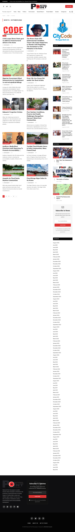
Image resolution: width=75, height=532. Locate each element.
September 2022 (57, 352)
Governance (6, 143)
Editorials (56, 194)
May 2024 (55, 306)
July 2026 (55, 245)
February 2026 (56, 256)
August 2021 (56, 380)
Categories (63, 11)
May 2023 (55, 334)
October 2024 (56, 294)
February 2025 (56, 284)
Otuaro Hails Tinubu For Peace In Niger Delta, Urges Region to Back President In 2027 (67, 133)
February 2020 (56, 422)
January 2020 (56, 425)
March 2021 (56, 392)
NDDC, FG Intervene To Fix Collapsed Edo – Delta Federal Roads (67, 89)
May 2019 (55, 444)
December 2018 (56, 455)
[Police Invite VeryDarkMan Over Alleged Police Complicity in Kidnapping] (57, 64)
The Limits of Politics (62, 179)
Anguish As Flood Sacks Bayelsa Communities (11, 179)
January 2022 (56, 371)
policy (44, 500)
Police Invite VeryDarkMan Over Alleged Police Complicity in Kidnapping (24, 1)
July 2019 (55, 439)
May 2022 (55, 362)
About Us (35, 523)
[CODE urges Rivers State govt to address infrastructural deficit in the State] (13, 30)
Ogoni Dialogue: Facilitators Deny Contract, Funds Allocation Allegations (66, 77)
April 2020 (55, 418)
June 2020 (55, 413)
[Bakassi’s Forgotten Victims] (13, 104)
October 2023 (56, 322)
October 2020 (56, 404)
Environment (32, 11)
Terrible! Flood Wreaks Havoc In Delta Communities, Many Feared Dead (37, 148)
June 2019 (55, 441)
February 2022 (56, 369)
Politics (24, 11)
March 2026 (56, 254)
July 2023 (55, 329)
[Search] (70, 11)
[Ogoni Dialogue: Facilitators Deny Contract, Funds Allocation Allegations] (57, 76)
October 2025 (56, 266)
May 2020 (55, 415)
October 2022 (56, 350)
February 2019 (56, 451)
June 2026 (55, 247)
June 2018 (55, 467)
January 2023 (56, 343)
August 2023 (56, 327)
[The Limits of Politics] (62, 171)
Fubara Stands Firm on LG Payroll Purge (67, 108)
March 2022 (56, 366)
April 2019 (55, 446)
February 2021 (56, 394)
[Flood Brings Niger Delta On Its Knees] (37, 170)
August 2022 (56, 355)
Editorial (56, 157)
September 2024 (57, 296)
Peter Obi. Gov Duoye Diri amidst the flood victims (36, 79)
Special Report (40, 11)
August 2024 (56, 299)
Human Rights (49, 11)
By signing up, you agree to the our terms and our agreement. (63, 230)
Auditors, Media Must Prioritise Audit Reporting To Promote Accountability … (13, 148)
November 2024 (57, 291)
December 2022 (56, 345)
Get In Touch (44, 523)
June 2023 (55, 331)
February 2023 (56, 341)
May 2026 (55, 249)
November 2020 (57, 401)
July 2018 (55, 465)
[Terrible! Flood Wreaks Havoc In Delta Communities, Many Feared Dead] (37, 138)
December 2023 (57, 317)
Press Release (30, 35)
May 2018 (55, 469)
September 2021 (57, 378)
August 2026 (56, 242)
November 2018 (56, 458)
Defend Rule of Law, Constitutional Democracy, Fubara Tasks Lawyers (67, 99)
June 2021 (55, 385)
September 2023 (57, 324)
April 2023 (55, 336)
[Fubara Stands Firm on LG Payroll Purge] (57, 109)
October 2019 (56, 432)
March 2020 (56, 420)
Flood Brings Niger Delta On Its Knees (37, 179)
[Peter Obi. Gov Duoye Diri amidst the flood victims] (37, 70)
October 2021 (56, 376)
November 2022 (56, 348)
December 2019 (56, 427)
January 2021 (56, 397)
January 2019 (56, 453)
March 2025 (56, 282)
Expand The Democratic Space (63, 197)
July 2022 (55, 357)
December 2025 (57, 261)
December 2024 (57, 289)
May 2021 (55, 387)
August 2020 (56, 408)
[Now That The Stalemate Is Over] (62, 152)
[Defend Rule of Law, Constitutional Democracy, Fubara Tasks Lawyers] (57, 98)
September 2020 (57, 406)
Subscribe (69, 6)
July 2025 (55, 273)
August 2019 (56, 436)
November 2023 (57, 320)
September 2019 (57, 434)
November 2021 (56, 373)
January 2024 (56, 315)
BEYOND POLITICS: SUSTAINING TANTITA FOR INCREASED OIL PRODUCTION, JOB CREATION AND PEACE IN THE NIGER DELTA (67, 120)
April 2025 (55, 280)
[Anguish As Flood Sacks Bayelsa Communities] (13, 170)
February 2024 (56, 313)
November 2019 (56, 429)
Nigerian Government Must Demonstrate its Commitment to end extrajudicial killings (13, 80)
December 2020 (57, 399)
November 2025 (57, 263)
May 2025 (55, 277)
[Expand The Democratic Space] (62, 189)
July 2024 (55, 301)
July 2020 (55, 411)
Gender (57, 11)
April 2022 (55, 364)
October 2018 (56, 460)
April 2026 (55, 252)
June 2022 (55, 359)
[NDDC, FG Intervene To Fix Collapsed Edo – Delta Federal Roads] (57, 88)
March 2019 (56, 448)
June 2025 (55, 275)
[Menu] (72, 11)
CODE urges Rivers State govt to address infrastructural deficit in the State (13, 40)
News (19, 11)
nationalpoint (6, 44)
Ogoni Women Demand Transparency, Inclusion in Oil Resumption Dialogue (66, 53)
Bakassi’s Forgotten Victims (12, 112)
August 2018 (56, 462)
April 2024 (55, 308)
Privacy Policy (67, 230)
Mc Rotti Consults (48, 526)
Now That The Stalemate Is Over (64, 161)
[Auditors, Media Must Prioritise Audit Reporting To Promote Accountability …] (13, 138)
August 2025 (56, 270)
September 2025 (57, 268)
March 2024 (56, 310)
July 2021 (55, 383)
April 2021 (55, 390)
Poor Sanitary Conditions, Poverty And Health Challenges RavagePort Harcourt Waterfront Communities (36, 116)
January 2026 (56, 259)
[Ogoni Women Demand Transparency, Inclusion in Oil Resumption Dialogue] (57, 51)
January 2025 (56, 287)
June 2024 (55, 303)
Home (15, 11)
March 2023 (56, 338)
